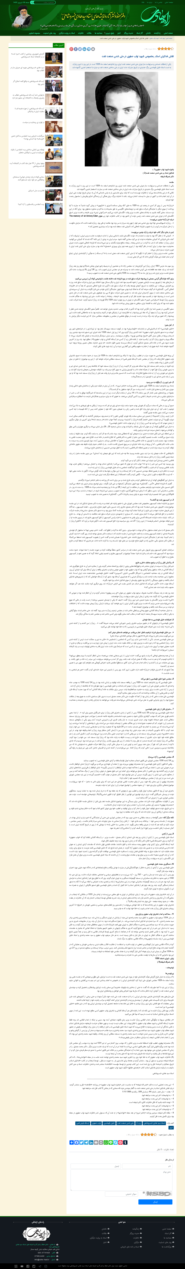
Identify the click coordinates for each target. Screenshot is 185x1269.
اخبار (105, 1242)
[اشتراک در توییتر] (80, 49)
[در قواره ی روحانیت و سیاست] (54, 126)
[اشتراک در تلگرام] (89, 49)
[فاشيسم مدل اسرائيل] (54, 195)
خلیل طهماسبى (109, 1123)
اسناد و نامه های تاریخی (130, 1246)
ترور (171, 1127)
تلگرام (39, 1266)
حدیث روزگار (134, 1233)
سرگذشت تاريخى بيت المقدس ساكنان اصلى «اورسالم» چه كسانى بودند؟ (27, 137)
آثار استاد (168, 1233)
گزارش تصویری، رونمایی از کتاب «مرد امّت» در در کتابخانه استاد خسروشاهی (27, 55)
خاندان (104, 1229)
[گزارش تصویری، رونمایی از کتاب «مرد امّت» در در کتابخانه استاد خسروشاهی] (54, 58)
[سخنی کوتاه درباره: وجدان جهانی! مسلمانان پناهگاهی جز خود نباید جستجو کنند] (54, 181)
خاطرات (136, 1238)
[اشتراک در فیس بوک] (76, 49)
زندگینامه (135, 1229)
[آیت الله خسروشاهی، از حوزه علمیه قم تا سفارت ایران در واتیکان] (54, 113)
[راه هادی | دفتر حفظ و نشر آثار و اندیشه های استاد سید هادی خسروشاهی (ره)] (155, 16)
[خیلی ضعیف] (159, 48)
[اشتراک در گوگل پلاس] (71, 49)
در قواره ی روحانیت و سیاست (33, 122)
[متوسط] (165, 48)
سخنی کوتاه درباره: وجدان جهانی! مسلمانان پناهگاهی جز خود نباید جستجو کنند (28, 178)
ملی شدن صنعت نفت (125, 1123)
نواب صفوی (96, 1123)
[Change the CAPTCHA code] (144, 1193)
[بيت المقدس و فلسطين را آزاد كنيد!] (54, 208)
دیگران (136, 1242)
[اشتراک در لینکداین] (84, 49)
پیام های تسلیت (165, 1242)
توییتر (34, 1266)
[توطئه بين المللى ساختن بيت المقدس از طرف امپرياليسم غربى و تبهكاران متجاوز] (54, 154)
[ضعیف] (162, 48)
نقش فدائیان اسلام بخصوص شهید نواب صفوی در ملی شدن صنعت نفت (138, 56)
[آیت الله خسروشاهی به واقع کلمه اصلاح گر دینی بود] (54, 85)
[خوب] (169, 48)
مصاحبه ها (167, 1238)
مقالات (104, 1233)
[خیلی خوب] (171, 48)
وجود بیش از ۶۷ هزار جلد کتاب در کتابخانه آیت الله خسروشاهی (27, 165)
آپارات (16, 1266)
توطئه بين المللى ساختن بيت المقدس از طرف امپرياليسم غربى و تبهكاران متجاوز (27, 151)
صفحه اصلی (169, 2)
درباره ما (149, 2)
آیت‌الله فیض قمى (82, 1123)
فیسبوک (28, 1266)
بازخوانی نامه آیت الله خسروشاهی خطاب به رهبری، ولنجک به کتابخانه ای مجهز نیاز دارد (28, 96)
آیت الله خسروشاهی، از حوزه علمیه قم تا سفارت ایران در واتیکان (29, 110)
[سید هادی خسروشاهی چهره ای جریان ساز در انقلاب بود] (54, 72)
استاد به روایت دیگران (98, 1238)
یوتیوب (22, 1266)
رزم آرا (138, 1123)
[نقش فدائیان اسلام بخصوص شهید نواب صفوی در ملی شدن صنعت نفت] (121, 119)
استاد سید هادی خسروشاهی (154, 1123)
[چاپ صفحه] (93, 49)
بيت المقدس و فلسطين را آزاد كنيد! (31, 204)
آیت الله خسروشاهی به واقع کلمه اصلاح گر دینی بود (28, 83)
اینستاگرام (45, 1266)
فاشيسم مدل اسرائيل (36, 190)
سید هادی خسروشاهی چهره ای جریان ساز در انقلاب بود (27, 69)
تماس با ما (158, 2)
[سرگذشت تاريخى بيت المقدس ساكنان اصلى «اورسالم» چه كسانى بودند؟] (54, 140)
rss (143, 2)
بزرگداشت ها (166, 1246)
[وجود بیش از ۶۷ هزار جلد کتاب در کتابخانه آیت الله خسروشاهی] (54, 167)
